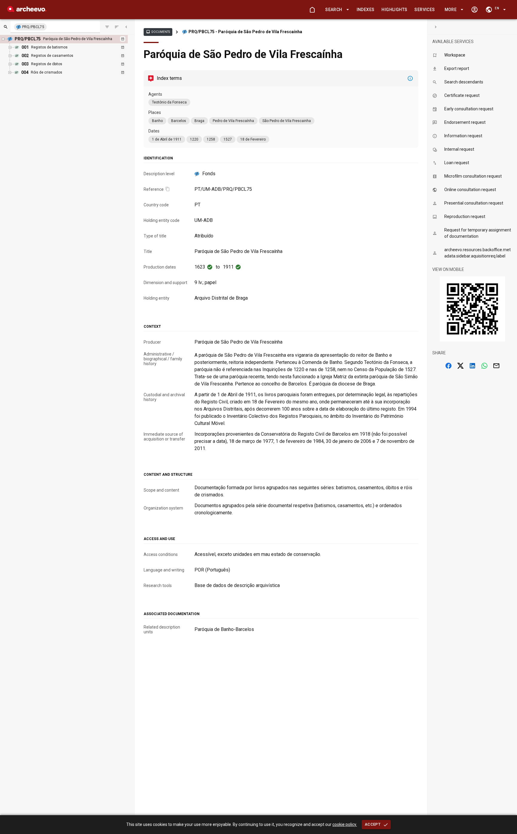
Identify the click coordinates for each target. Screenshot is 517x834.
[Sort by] (107, 27)
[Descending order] (116, 27)
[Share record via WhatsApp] (484, 366)
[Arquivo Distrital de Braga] (26, 10)
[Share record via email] (496, 366)
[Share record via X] (460, 366)
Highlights (394, 9)
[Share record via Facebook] (448, 366)
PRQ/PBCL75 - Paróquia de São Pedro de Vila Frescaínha (245, 31)
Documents (158, 32)
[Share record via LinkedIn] (472, 366)
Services (424, 9)
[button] (336, 9)
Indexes (366, 9)
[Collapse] (126, 27)
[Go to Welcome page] (312, 10)
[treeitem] (68, 56)
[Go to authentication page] (474, 10)
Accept (373, 824)
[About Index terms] (410, 78)
